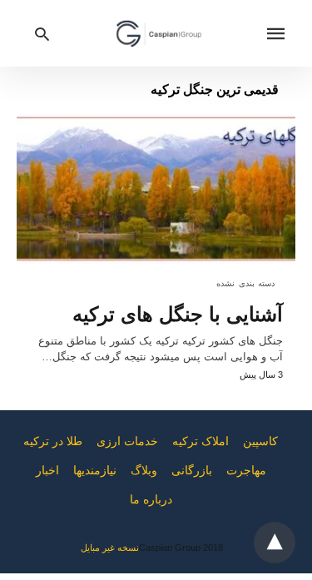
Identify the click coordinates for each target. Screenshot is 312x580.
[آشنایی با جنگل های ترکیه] (156, 189)
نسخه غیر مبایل (110, 548)
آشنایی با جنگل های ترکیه (177, 314)
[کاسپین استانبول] (159, 33)
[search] (42, 33)
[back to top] (274, 542)
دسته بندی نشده (245, 283)
